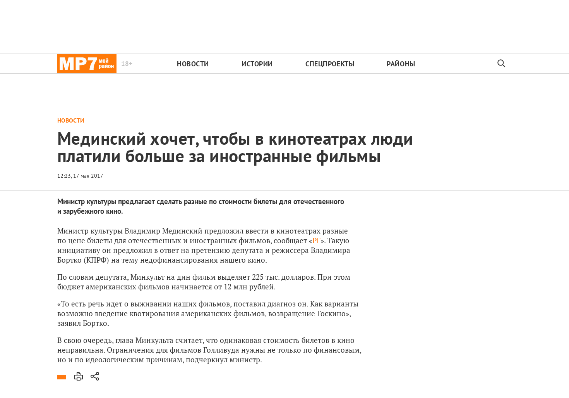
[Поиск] (501, 63)
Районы (401, 63)
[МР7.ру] (87, 63)
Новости (193, 63)
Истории (257, 63)
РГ (316, 240)
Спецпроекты (329, 63)
